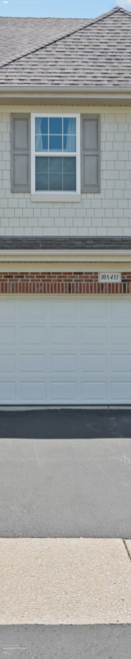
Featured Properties (32, 2)
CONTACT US (40, 2)
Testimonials (23, 2)
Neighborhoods (16, 2)
